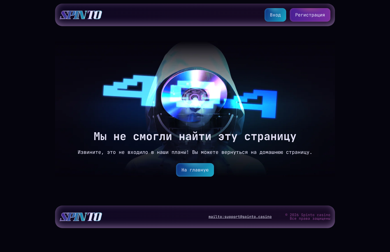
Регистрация (310, 15)
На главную (195, 170)
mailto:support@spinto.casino (240, 217)
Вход (275, 15)
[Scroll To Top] (345, 237)
